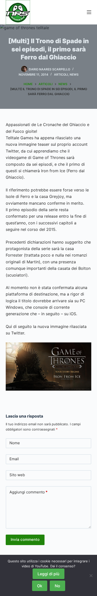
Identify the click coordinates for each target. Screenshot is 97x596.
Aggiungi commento (28, 492)
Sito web (17, 474)
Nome (14, 443)
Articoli (61, 74)
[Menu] (89, 12)
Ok (39, 585)
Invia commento (25, 539)
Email (14, 458)
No (57, 585)
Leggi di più (48, 573)
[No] (90, 575)
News (74, 74)
